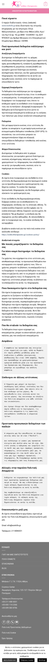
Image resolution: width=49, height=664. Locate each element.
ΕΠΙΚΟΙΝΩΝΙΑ (8, 564)
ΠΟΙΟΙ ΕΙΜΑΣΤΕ (8, 559)
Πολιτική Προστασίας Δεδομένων (16, 627)
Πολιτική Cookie (9, 633)
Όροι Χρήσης (7, 638)
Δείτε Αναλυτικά (10, 660)
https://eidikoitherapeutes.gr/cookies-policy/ (20, 235)
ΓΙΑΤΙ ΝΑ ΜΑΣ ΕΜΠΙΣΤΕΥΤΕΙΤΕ (15, 554)
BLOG (4, 568)
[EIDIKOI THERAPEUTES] (24, 4)
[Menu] (3, 4)
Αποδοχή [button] (42, 660)
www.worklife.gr (8, 26)
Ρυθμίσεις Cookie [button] (27, 660)
